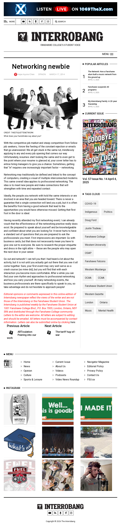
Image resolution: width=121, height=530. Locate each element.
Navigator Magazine (97, 361)
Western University (95, 244)
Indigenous (91, 211)
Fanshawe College (95, 236)
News (26, 366)
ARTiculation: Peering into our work (21, 334)
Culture (26, 375)
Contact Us (92, 375)
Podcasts (60, 375)
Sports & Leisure (32, 379)
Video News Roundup (66, 379)
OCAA (88, 277)
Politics (108, 211)
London (89, 302)
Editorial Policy (94, 366)
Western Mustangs (95, 269)
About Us (60, 366)
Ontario (104, 302)
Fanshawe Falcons (95, 261)
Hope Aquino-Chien (26, 74)
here (72, 322)
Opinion (42, 74)
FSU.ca (90, 379)
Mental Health (106, 310)
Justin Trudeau (93, 228)
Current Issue (62, 361)
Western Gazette (94, 294)
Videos (58, 370)
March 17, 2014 (57, 74)
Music (88, 310)
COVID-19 (90, 203)
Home (26, 361)
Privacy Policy (94, 370)
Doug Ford (90, 220)
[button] (108, 54)
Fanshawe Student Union (98, 285)
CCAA (101, 277)
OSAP (88, 252)
